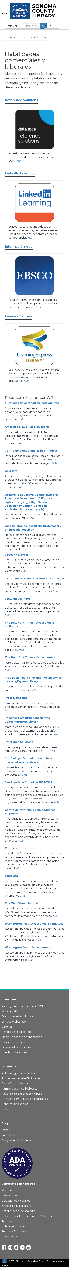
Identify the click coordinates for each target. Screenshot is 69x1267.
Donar (6, 1130)
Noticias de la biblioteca (16, 1205)
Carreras (7, 1026)
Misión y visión (10, 1011)
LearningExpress (18, 316)
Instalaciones (10, 1109)
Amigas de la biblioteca (16, 1140)
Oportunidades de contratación (22, 1037)
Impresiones (9, 1236)
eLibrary (10, 37)
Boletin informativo (14, 1226)
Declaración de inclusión (17, 1016)
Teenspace (9, 1221)
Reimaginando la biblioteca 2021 (22, 1006)
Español (55, 26)
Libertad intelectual (14, 1052)
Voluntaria (8, 1135)
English (48, 26)
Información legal (19, 246)
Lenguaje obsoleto (14, 1021)
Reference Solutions (21, 100)
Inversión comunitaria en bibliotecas (25, 1098)
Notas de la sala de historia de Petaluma (27, 1216)
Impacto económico (14, 1042)
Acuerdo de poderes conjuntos (22, 1093)
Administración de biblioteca (20, 1088)
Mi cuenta (8, 1190)
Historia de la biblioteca (16, 1031)
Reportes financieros (15, 1104)
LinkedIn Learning (20, 173)
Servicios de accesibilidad (17, 1047)
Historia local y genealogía (18, 1210)
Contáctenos (10, 1195)
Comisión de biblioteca (16, 1083)
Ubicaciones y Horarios (16, 1200)
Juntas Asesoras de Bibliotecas (21, 1078)
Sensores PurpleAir (14, 1231)
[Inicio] (33, 11)
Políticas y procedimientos (18, 1073)
